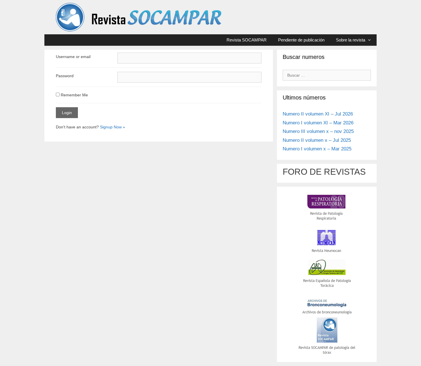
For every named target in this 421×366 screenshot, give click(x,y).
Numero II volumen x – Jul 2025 (317, 140)
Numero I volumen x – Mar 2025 (317, 149)
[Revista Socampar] (139, 17)
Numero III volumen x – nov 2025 (318, 131)
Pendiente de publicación (301, 39)
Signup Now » (112, 127)
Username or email (73, 56)
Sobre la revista (350, 39)
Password (65, 75)
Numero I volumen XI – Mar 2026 (318, 123)
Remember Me (74, 95)
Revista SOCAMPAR (247, 39)
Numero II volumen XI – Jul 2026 (318, 114)
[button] (371, 40)
